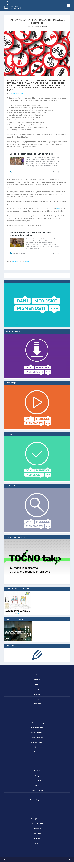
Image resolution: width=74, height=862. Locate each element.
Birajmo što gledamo (37, 800)
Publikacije (37, 838)
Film (37, 675)
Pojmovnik (37, 747)
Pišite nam (37, 848)
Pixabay (26, 261)
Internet (37, 694)
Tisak (37, 689)
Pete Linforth (15, 261)
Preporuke (37, 785)
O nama (6, 860)
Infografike (37, 833)
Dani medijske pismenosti (37, 819)
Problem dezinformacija (37, 723)
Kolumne (37, 795)
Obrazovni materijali (37, 824)
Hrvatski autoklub (17, 93)
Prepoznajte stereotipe (37, 742)
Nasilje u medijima (37, 737)
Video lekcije (37, 828)
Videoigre (37, 699)
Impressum (13, 860)
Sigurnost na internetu (37, 728)
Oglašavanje (37, 704)
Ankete (37, 843)
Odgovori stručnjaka (37, 790)
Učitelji (37, 776)
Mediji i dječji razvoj (37, 732)
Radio (37, 684)
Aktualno (38, 27)
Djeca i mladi (37, 780)
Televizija (37, 679)
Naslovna (45, 27)
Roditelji (37, 771)
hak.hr (58, 209)
